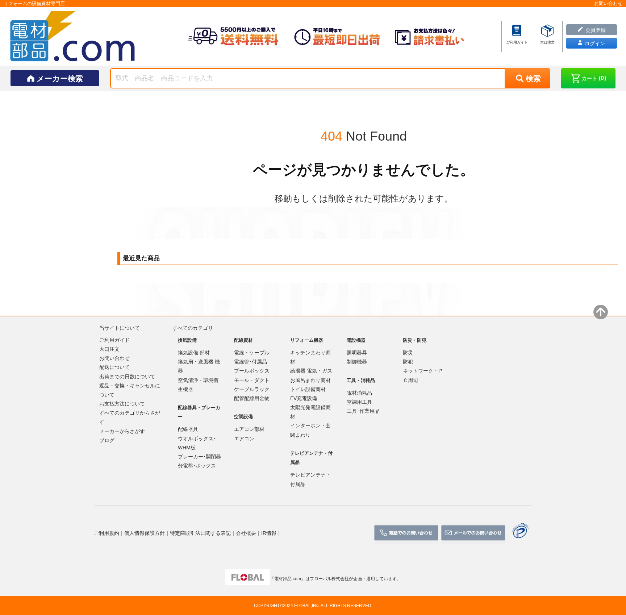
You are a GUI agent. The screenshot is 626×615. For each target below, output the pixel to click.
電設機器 (356, 340)
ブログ (106, 440)
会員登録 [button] (595, 30)
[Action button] (406, 533)
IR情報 (268, 533)
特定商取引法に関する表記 (200, 533)
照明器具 (357, 353)
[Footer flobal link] (247, 578)
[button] (588, 78)
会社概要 (246, 533)
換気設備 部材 (194, 353)
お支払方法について (122, 404)
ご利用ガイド (114, 340)
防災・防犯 (414, 340)
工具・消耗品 (361, 380)
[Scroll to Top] (600, 312)
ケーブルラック (252, 389)
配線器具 (188, 429)
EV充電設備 (303, 398)
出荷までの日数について (127, 376)
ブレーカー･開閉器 (199, 457)
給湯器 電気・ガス (311, 371)
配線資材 (243, 340)
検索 (533, 78)
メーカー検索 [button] (60, 78)
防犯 (408, 362)
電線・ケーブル (252, 353)
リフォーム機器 (306, 340)
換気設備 (187, 340)
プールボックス (252, 371)
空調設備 (243, 416)
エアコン (244, 438)
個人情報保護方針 (144, 533)
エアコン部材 (249, 429)
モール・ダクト (252, 380)
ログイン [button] (594, 43)
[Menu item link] (516, 36)
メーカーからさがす (122, 431)
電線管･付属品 (250, 362)
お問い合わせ (114, 358)
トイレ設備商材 (308, 389)
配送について (114, 367)
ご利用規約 (106, 533)
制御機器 (357, 362)
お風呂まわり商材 (310, 380)
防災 (408, 353)
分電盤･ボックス (197, 466)
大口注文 (109, 349)
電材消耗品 (359, 393)
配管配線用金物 (252, 398)
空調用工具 (359, 402)
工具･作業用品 (363, 411)
